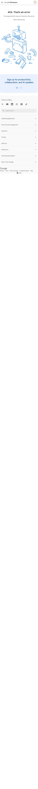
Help (31, 169)
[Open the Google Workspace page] (11, 2)
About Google (14, 169)
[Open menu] (2, 2)
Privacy (2, 169)
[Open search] (35, 2)
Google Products (24, 169)
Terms (7, 169)
